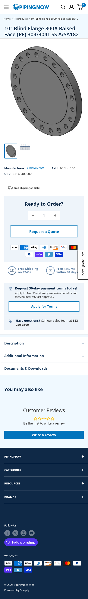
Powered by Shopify (17, 590)
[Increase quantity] (55, 215)
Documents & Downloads (25, 368)
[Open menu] (6, 7)
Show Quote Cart (83, 264)
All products (21, 18)
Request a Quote (44, 231)
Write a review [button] (44, 435)
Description (14, 343)
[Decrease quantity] (32, 215)
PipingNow (35, 168)
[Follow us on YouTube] (32, 533)
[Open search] (63, 7)
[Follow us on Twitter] (15, 533)
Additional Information (24, 355)
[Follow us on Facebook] (7, 533)
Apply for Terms (44, 306)
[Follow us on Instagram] (23, 533)
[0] (80, 7)
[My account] (71, 7)
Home (7, 18)
